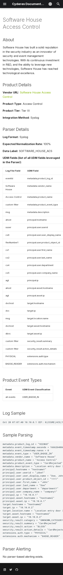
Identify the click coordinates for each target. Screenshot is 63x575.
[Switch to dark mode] (50, 4)
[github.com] (16, 569)
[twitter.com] (10, 569)
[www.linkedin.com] (4, 569)
